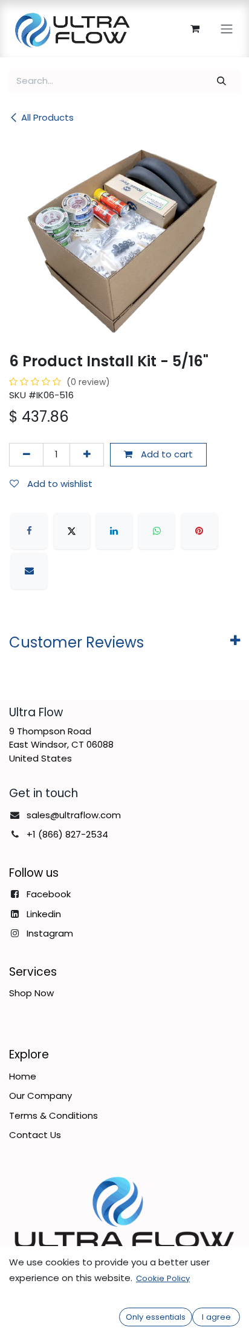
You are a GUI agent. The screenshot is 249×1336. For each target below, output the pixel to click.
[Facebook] (29, 531)
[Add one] (87, 454)
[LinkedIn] (114, 531)
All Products (47, 117)
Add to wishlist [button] (58, 483)
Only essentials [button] (156, 1317)
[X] (72, 531)
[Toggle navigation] (226, 28)
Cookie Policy (163, 1278)
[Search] (222, 81)
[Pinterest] (199, 531)
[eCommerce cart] (194, 28)
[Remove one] (26, 454)
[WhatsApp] (156, 531)
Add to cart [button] (165, 454)
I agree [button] (216, 1317)
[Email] (29, 571)
